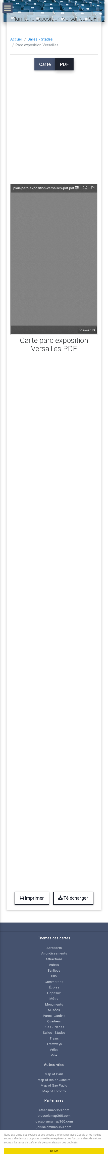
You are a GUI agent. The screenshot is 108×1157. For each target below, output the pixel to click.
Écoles (54, 987)
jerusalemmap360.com (54, 1127)
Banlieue (54, 970)
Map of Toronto (54, 1091)
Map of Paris (54, 1074)
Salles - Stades (40, 39)
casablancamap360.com (54, 1121)
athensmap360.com (54, 1110)
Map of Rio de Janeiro (54, 1080)
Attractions (54, 959)
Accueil (16, 39)
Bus (54, 976)
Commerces (54, 982)
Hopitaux (54, 993)
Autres (54, 965)
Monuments (54, 1004)
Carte (45, 64)
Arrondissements (54, 953)
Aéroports (54, 948)
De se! (54, 1151)
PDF (64, 64)
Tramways (54, 1044)
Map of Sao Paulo (54, 1085)
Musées (54, 1010)
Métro (54, 998)
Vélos (54, 1050)
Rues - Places (54, 1027)
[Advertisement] (54, 124)
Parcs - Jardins (54, 1016)
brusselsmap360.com (54, 1115)
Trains (54, 1038)
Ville (54, 1055)
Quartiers (54, 1021)
